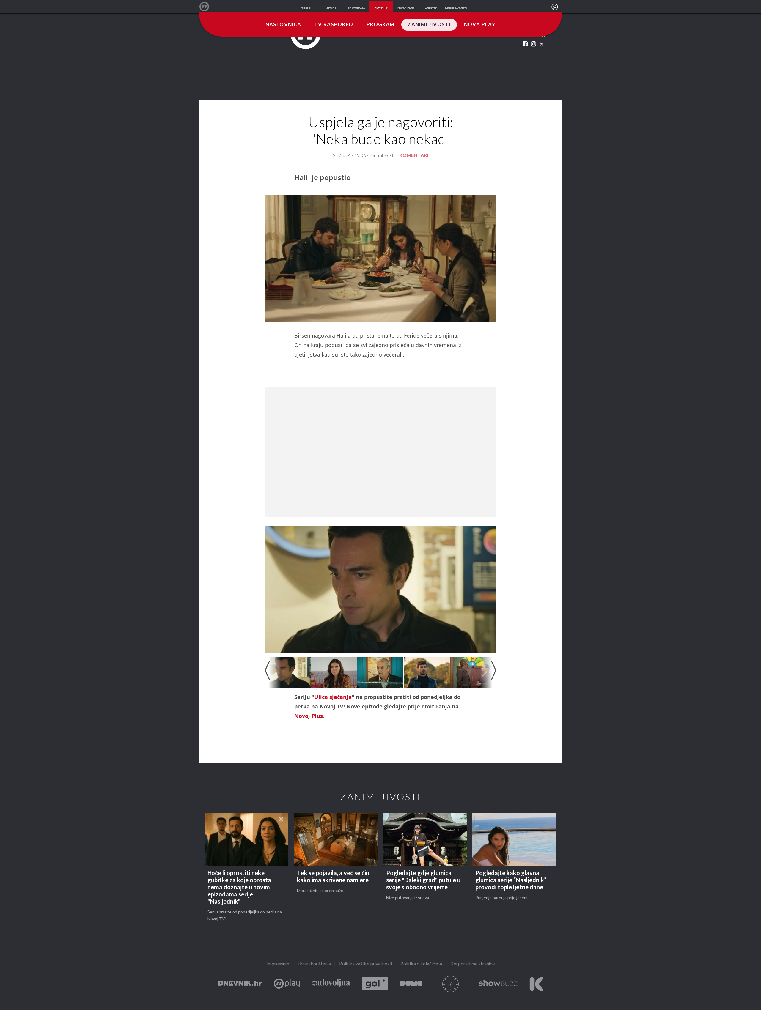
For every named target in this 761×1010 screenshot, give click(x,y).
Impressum (277, 964)
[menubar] (554, 7)
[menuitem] (554, 6)
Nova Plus (287, 984)
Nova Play (480, 25)
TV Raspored (333, 25)
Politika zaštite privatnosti (365, 964)
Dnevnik (240, 984)
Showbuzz (498, 984)
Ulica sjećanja (333, 696)
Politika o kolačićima (421, 964)
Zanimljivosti (429, 25)
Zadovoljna (331, 984)
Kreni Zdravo (536, 984)
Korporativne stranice (472, 964)
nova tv (381, 7)
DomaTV (411, 984)
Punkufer (450, 984)
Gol (375, 984)
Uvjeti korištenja (314, 964)
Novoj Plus (308, 715)
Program (381, 25)
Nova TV (207, 6)
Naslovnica (283, 25)
